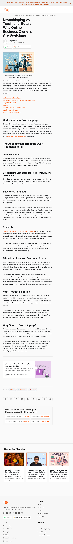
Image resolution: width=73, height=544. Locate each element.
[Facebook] (7, 513)
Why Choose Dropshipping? (12, 112)
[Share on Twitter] (11, 399)
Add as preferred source (23, 47)
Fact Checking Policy (44, 529)
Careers (40, 510)
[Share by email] (38, 399)
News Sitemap (42, 532)
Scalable (5, 105)
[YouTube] (16, 513)
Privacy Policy (7, 526)
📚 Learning (32, 389)
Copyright (6, 532)
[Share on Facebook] (16, 399)
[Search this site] (60, 10)
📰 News (12, 389)
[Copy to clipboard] (44, 399)
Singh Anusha (13, 41)
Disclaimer (6, 535)
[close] (70, 3)
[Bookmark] (50, 399)
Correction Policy (8, 541)
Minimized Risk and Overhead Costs (14, 107)
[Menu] (65, 10)
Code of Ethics (42, 526)
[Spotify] (19, 513)
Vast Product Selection (10, 110)
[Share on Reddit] (33, 399)
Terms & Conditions (8, 529)
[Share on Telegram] (27, 399)
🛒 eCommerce (22, 389)
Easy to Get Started (9, 103)
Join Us (9, 47)
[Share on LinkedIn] (22, 399)
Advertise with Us (43, 513)
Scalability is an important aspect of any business (19, 231)
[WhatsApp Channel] (22, 513)
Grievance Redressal (44, 535)
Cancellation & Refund (9, 538)
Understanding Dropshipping (12, 98)
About (39, 504)
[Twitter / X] (4, 513)
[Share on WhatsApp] (5, 399)
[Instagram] (13, 513)
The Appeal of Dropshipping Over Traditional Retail (19, 100)
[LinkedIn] (10, 513)
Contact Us (41, 507)
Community (41, 516)
